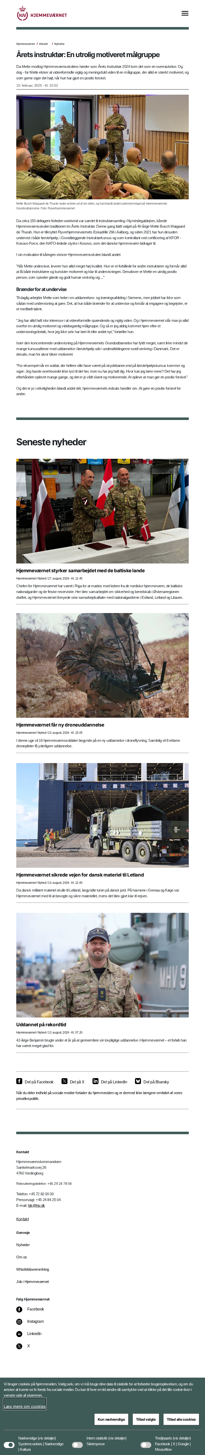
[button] (47, 1435)
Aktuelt (43, 43)
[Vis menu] (185, 14)
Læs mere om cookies (25, 1406)
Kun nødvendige (111, 1419)
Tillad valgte (146, 1419)
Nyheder (59, 43)
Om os (21, 1257)
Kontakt (22, 1219)
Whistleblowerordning (32, 1269)
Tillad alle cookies (181, 1419)
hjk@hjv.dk (36, 1205)
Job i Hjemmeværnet (32, 1281)
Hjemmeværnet (25, 43)
